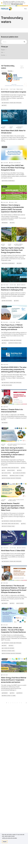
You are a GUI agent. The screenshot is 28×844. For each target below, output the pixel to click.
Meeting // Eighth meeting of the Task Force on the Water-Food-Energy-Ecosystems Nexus (12, 250)
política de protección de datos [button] (9, 838)
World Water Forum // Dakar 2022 (13, 551)
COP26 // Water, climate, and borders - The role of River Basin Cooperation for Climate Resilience (13, 630)
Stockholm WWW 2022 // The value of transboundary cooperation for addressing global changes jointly (13, 369)
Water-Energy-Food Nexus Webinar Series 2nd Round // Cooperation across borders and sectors (13, 680)
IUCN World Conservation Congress (13, 92)
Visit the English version (17, 4)
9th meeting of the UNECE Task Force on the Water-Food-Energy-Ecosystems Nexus (13, 167)
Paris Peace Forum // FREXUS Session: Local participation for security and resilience (12, 327)
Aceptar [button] (4, 841)
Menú (25, 8)
